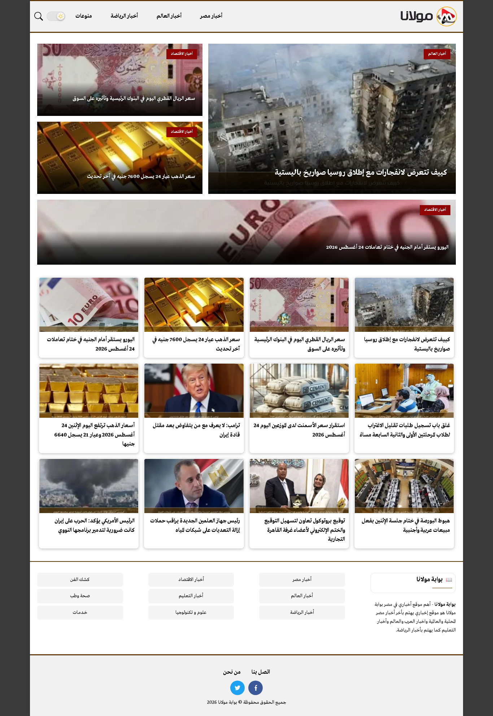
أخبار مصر (211, 16)
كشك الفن (80, 580)
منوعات (83, 16)
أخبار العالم (169, 16)
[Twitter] (237, 688)
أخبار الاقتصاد (191, 580)
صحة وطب (80, 596)
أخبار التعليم (191, 596)
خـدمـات (80, 612)
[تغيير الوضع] (56, 16)
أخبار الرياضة (124, 16)
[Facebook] (255, 688)
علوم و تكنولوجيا (190, 612)
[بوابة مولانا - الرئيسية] (428, 16)
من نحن (232, 672)
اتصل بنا (261, 672)
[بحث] (38, 16)
